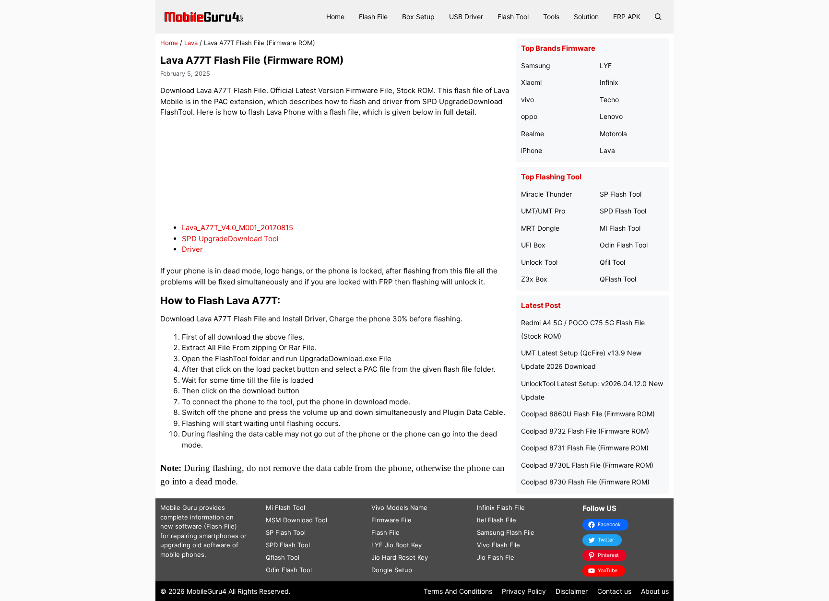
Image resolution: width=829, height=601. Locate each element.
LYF (606, 65)
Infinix (609, 82)
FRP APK (626, 16)
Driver (192, 249)
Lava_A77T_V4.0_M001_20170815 (237, 227)
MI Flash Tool (620, 228)
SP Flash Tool (620, 194)
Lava (191, 43)
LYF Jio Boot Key (396, 545)
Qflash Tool (282, 557)
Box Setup (418, 16)
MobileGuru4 (206, 591)
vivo (527, 99)
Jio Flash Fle (495, 557)
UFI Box (533, 245)
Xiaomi (531, 82)
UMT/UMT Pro (543, 211)
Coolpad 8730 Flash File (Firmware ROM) (585, 482)
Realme (532, 134)
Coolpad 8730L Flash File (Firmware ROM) (587, 465)
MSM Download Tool (296, 520)
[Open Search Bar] (658, 16)
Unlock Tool (539, 262)
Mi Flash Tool (285, 507)
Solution (586, 16)
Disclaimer (572, 591)
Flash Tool (513, 16)
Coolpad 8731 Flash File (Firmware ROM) (585, 448)
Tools (551, 16)
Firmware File (391, 520)
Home (335, 16)
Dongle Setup (391, 570)
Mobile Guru (178, 507)
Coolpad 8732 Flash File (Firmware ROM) (585, 431)
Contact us (614, 591)
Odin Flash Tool (624, 245)
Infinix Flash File (501, 507)
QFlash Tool (618, 279)
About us (655, 591)
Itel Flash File (496, 520)
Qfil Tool (612, 262)
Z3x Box (534, 279)
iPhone (531, 150)
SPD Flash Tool (623, 211)
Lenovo (611, 116)
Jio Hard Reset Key (399, 557)
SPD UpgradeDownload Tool (230, 238)
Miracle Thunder (546, 194)
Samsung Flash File (505, 532)
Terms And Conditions (458, 591)
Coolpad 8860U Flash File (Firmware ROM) (588, 414)
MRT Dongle (540, 228)
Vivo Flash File (498, 545)
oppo (529, 116)
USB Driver (466, 16)
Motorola (613, 134)
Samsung (535, 65)
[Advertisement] (335, 170)
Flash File (373, 16)
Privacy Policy (524, 591)
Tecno (609, 99)
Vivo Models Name (399, 507)
